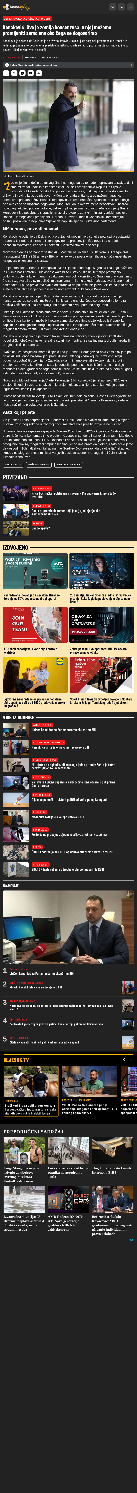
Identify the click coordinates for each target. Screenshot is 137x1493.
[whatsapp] (22, 73)
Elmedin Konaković (69, 464)
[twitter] (14, 73)
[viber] (30, 73)
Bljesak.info (30, 57)
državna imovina (38, 464)
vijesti (6, 57)
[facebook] (6, 73)
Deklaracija (13, 464)
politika (16, 57)
